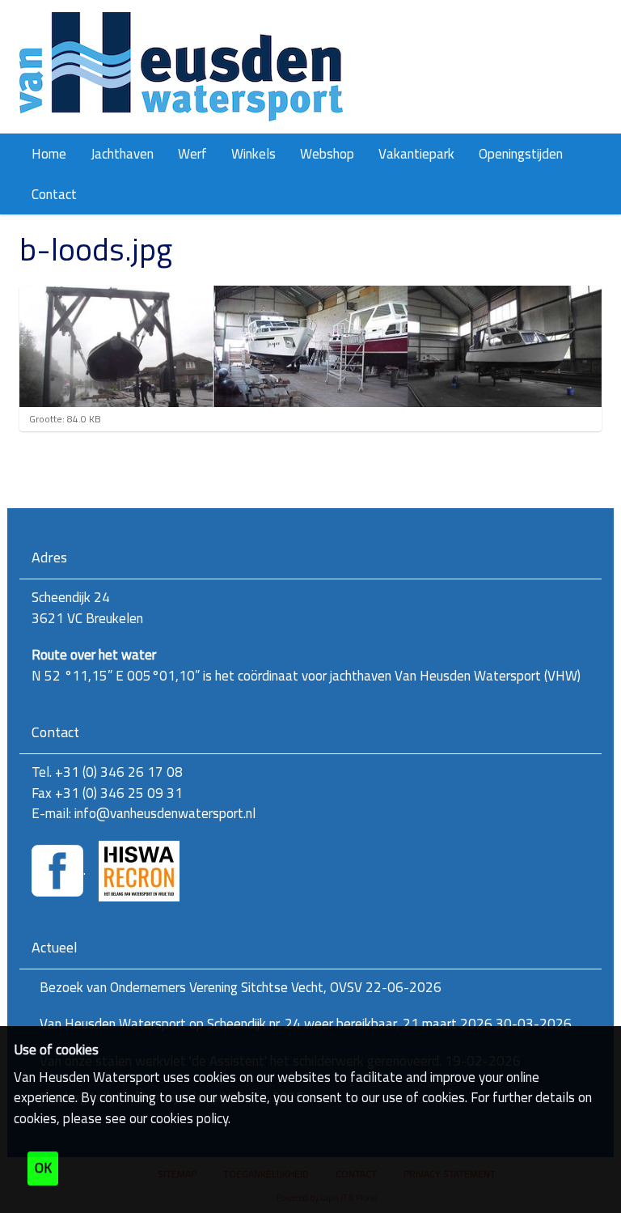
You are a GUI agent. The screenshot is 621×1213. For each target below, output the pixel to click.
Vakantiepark (416, 153)
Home (49, 153)
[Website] (181, 66)
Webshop (327, 153)
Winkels (253, 153)
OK (43, 1167)
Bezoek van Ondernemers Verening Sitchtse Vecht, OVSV (240, 987)
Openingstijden (521, 153)
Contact (54, 194)
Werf (192, 153)
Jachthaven (122, 153)
